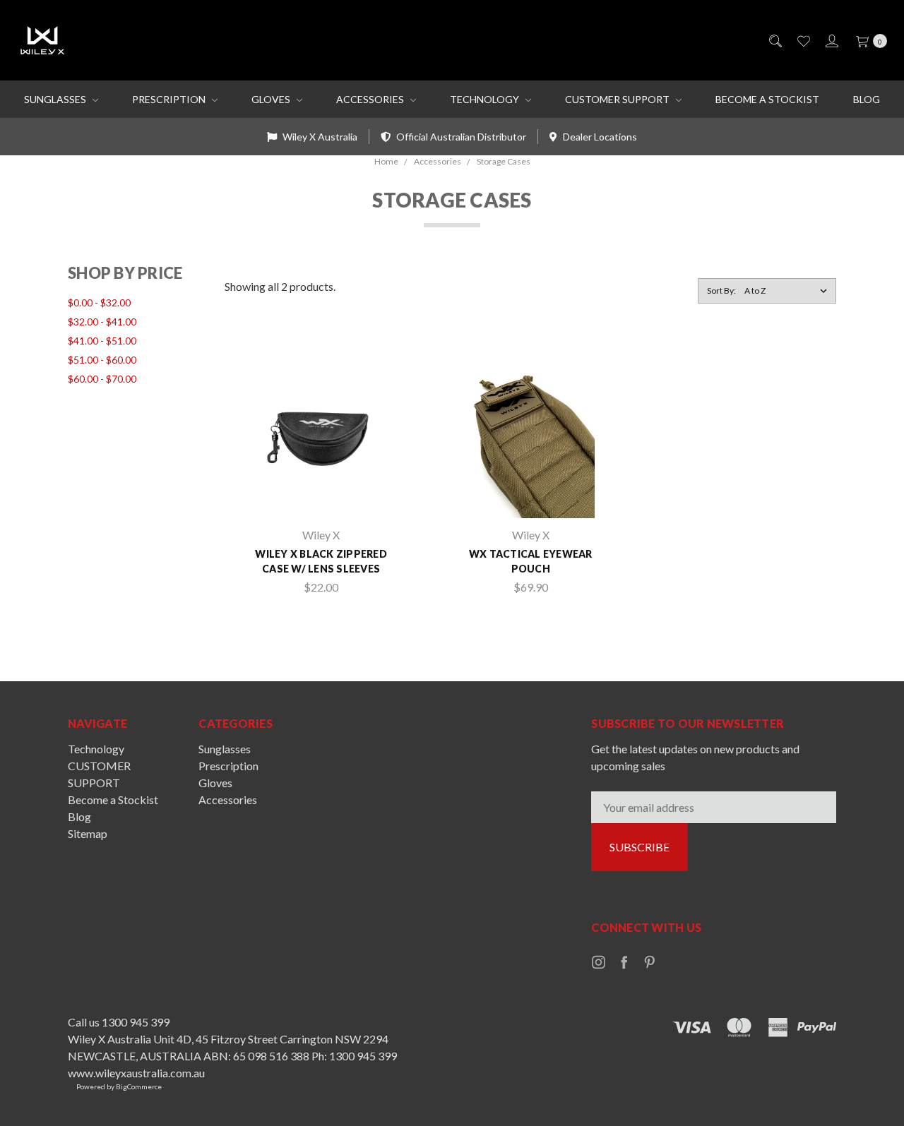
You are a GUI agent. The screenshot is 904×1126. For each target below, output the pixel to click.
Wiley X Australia (318, 137)
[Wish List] (803, 40)
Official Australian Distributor (460, 137)
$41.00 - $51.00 (102, 341)
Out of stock (321, 495)
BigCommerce (139, 1086)
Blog (866, 99)
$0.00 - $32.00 (99, 303)
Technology (485, 99)
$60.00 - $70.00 (102, 379)
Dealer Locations (599, 137)
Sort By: (721, 290)
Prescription (170, 99)
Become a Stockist (767, 99)
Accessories (371, 99)
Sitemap (87, 833)
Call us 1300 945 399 (119, 1022)
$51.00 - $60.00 (102, 360)
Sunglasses (56, 99)
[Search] (774, 40)
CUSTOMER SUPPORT (618, 99)
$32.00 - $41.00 (102, 322)
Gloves (271, 99)
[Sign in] (831, 40)
